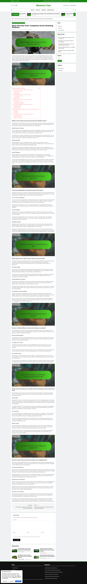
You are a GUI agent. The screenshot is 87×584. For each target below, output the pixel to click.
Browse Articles (61, 30)
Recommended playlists (17, 105)
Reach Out (60, 28)
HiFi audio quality (16, 100)
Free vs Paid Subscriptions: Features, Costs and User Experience (58, 1)
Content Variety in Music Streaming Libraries (52, 570)
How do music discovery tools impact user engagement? (22, 114)
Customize (5, 581)
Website (42, 532)
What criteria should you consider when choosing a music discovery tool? (25, 109)
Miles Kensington (15, 29)
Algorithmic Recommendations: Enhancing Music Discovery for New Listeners (47, 550)
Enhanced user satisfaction (18, 116)
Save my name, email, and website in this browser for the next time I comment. (27, 536)
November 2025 (61, 68)
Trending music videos (17, 106)
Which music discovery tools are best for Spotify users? (22, 89)
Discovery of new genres (18, 117)
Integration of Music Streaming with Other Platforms (54, 572)
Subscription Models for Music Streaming (52, 576)
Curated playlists (16, 97)
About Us (60, 26)
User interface (16, 111)
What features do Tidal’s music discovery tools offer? (22, 99)
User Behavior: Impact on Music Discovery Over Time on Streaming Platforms (25, 556)
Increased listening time (17, 115)
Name (14, 532)
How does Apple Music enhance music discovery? (21, 94)
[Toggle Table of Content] (38, 88)
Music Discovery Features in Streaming (51, 574)
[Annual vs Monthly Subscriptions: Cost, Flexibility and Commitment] (39, 15)
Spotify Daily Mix (16, 92)
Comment (15, 519)
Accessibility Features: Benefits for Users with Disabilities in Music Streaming (22, 13)
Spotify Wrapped (16, 93)
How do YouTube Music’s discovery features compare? (22, 104)
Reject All (11, 581)
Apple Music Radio (17, 98)
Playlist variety (16, 112)
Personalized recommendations (19, 103)
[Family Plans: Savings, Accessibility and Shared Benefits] (69, 15)
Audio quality (16, 110)
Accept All (18, 581)
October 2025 (60, 70)
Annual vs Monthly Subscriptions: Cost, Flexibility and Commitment (54, 13)
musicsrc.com (43, 5)
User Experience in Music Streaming (51, 578)
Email (28, 532)
